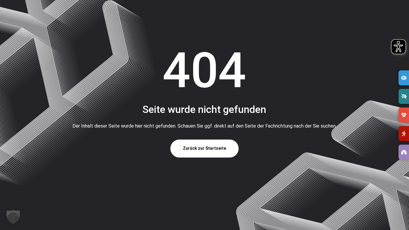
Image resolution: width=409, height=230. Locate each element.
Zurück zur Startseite (204, 148)
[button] (13, 217)
